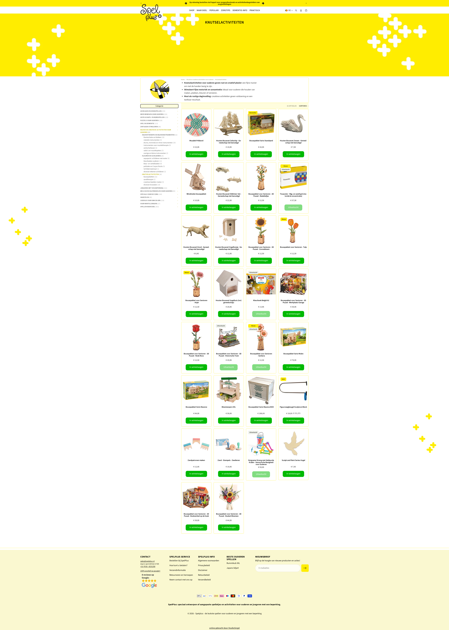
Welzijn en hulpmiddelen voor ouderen (157, 191)
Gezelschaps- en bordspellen (154, 117)
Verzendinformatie (177, 570)
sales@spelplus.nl (147, 561)
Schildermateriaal (151, 169)
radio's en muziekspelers (154, 150)
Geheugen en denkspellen (152, 111)
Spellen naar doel (149, 206)
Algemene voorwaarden (208, 560)
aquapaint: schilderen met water (157, 158)
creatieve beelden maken (154, 182)
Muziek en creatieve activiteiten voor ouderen (200, 80)
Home (183, 80)
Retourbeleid (204, 575)
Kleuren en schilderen (153, 155)
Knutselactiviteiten (220, 80)
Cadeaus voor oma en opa (152, 200)
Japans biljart (233, 568)
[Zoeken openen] (296, 10)
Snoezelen (146, 197)
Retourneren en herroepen (181, 575)
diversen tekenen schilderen (155, 171)
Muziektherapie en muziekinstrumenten (159, 135)
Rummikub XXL (233, 563)
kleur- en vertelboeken (153, 163)
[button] (304, 106)
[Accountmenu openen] (301, 10)
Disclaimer (202, 570)
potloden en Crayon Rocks (154, 166)
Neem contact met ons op (180, 579)
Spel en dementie (149, 123)
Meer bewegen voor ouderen (153, 114)
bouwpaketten (150, 177)
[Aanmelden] (305, 568)
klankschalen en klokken (154, 137)
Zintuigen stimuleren (150, 126)
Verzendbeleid (204, 579)
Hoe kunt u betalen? (178, 565)
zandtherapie (150, 179)
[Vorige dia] (141, 3)
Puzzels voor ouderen (151, 120)
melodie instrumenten (153, 140)
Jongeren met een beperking (153, 187)
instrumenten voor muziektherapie (157, 145)
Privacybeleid (204, 565)
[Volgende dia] (306, 3)
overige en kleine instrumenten (156, 153)
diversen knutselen (152, 185)
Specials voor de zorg (151, 194)
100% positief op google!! (150, 571)
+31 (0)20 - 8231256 (147, 566)
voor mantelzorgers (150, 203)
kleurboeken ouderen (153, 161)
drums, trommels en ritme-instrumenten (160, 142)
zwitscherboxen (150, 148)
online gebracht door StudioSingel (224, 628)
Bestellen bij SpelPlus (179, 560)
